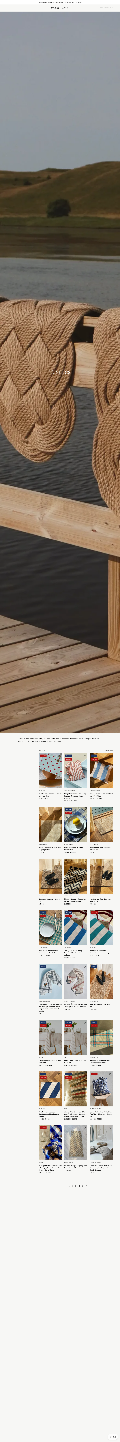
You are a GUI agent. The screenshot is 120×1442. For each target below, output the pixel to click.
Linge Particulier (69, 790)
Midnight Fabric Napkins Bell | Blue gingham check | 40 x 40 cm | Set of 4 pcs (50, 1168)
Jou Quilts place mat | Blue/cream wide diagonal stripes (49, 1114)
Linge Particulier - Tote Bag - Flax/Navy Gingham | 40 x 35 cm (101, 1114)
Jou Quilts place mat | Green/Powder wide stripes (100, 952)
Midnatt (41, 1162)
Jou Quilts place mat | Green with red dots (50, 795)
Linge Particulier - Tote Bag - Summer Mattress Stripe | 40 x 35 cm (75, 796)
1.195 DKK (42, 852)
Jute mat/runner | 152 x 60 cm (100, 1005)
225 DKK (41, 1014)
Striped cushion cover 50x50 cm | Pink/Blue (101, 795)
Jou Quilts (42, 790)
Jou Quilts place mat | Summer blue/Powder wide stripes (74, 953)
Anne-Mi (41, 1057)
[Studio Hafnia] (60, 8)
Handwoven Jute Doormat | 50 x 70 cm (100, 900)
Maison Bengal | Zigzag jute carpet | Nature (50, 849)
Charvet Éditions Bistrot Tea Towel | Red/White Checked (75, 1005)
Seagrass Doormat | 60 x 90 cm (49, 900)
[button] (100, 8)
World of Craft (95, 790)
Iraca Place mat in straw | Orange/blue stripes (100, 1061)
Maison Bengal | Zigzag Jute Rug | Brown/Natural (75, 1167)
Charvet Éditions (44, 1001)
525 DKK (93, 904)
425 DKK (41, 904)
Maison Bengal (43, 844)
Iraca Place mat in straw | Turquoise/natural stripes (49, 952)
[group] (60, 2)
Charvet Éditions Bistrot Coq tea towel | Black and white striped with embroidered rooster (50, 1007)
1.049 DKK (93, 1009)
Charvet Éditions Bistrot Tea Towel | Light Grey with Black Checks (101, 1168)
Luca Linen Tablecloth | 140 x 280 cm (50, 1061)
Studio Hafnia (68, 844)
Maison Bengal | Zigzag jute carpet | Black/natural (75, 900)
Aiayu (65, 1109)
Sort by (41, 750)
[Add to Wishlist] (59, 756)
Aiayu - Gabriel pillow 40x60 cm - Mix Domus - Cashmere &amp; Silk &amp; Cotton (75, 1114)
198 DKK (67, 1009)
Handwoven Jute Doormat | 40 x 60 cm (100, 849)
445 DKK (93, 852)
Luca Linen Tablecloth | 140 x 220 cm (75, 1061)
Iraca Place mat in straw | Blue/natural (74, 849)
